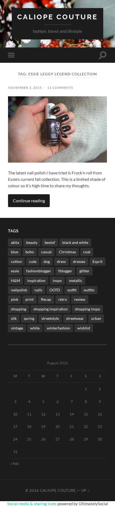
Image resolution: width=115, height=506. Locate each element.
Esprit (97, 261)
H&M (15, 280)
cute (32, 261)
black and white (75, 242)
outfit (71, 290)
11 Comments (60, 88)
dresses (79, 261)
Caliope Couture (57, 17)
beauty (31, 242)
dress (61, 261)
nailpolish (19, 290)
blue (14, 252)
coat (86, 252)
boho (29, 252)
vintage (17, 328)
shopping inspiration (50, 309)
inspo (57, 280)
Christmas (67, 252)
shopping (18, 309)
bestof (50, 242)
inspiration (36, 280)
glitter (84, 271)
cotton (16, 261)
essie (15, 271)
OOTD (54, 290)
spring (29, 318)
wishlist (83, 328)
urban (96, 318)
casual (46, 252)
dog (47, 261)
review (79, 299)
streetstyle (50, 318)
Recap (46, 299)
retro (62, 299)
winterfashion (58, 328)
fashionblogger (38, 271)
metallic (75, 280)
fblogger (65, 271)
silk (14, 318)
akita (15, 242)
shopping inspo (87, 309)
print (29, 299)
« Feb (14, 463)
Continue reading (29, 200)
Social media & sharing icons (32, 503)
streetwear (75, 318)
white (35, 328)
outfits (89, 290)
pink (14, 299)
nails (38, 290)
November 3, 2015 (25, 88)
